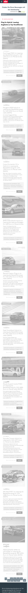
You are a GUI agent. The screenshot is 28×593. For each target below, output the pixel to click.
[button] (5, 1)
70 (12, 580)
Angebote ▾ (4, 14)
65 (14, 578)
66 (18, 578)
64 (11, 578)
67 (21, 578)
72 (18, 580)
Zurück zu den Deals (8, 19)
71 (15, 580)
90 (24, 580)
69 (8, 580)
